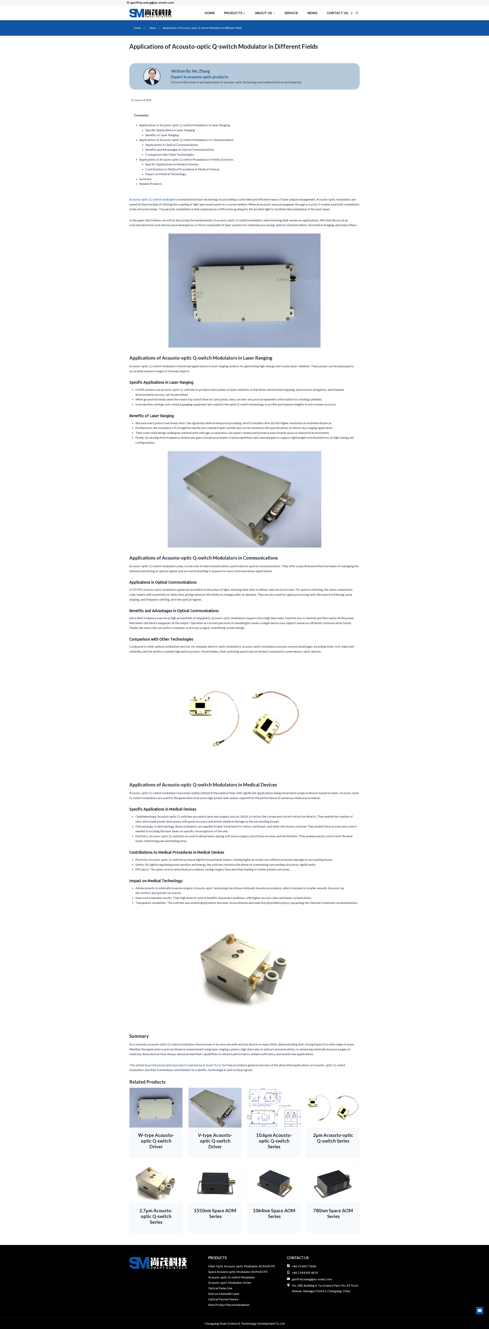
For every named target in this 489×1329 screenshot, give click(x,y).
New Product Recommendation (228, 1304)
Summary (145, 179)
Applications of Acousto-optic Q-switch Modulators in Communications (186, 140)
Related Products (150, 183)
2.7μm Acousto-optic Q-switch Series (155, 1216)
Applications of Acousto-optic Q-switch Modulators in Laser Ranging (184, 125)
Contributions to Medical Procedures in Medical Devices (182, 169)
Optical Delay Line (220, 1288)
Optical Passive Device (223, 1299)
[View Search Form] (357, 13)
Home (210, 13)
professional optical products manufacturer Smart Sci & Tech (188, 1065)
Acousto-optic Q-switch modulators (153, 199)
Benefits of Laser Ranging (162, 135)
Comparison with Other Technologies (169, 154)
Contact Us (337, 13)
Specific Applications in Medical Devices (171, 164)
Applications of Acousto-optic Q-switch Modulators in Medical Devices (186, 159)
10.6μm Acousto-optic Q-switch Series (274, 1140)
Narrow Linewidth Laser (224, 1293)
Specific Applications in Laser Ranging (170, 130)
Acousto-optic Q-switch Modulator (231, 1277)
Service (291, 13)
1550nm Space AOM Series (215, 1213)
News (312, 13)
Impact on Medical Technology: (166, 174)
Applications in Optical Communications (171, 144)
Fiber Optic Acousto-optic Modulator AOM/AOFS (241, 1266)
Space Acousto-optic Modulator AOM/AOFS (238, 1271)
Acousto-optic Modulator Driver (229, 1282)
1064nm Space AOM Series (274, 1213)
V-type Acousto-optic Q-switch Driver (215, 1140)
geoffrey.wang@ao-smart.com (312, 1279)
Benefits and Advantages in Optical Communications (179, 149)
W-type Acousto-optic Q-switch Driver (156, 1140)
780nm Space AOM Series (333, 1213)
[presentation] (156, 1108)
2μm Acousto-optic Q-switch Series (333, 1138)
